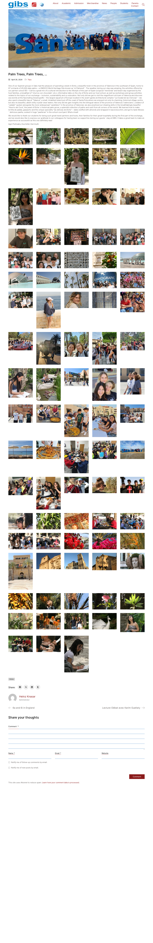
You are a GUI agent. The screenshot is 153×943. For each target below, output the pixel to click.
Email (58, 753)
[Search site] (143, 4)
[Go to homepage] (26, 4)
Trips (29, 80)
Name (11, 753)
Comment (13, 726)
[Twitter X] (26, 687)
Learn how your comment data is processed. (60, 782)
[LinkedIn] (32, 687)
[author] (12, 698)
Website (105, 753)
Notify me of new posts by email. (25, 768)
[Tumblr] (38, 687)
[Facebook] (20, 687)
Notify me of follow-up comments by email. (29, 762)
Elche (12, 679)
